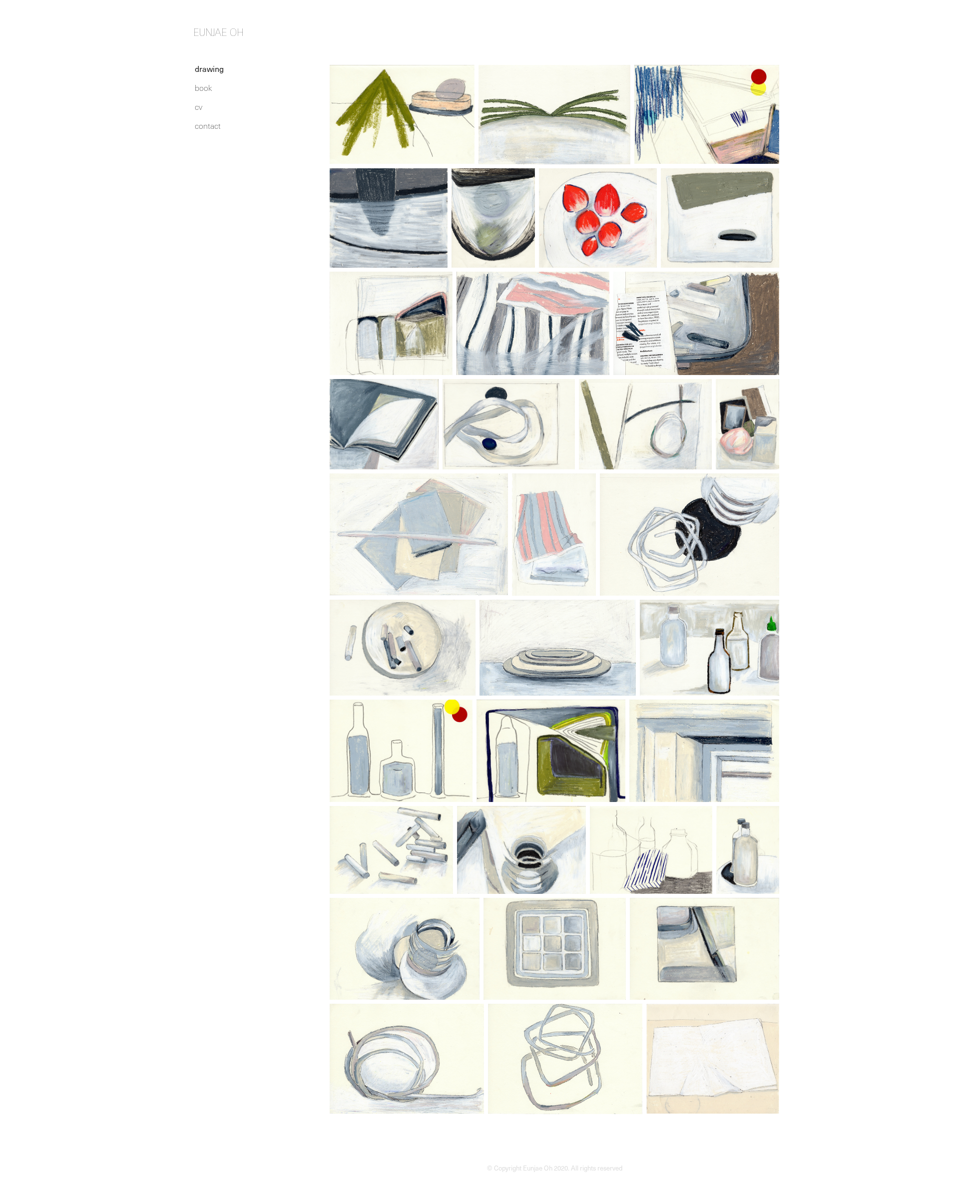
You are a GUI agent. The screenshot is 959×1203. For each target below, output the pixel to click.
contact (208, 125)
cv (198, 106)
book (203, 87)
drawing (209, 68)
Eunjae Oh (218, 32)
